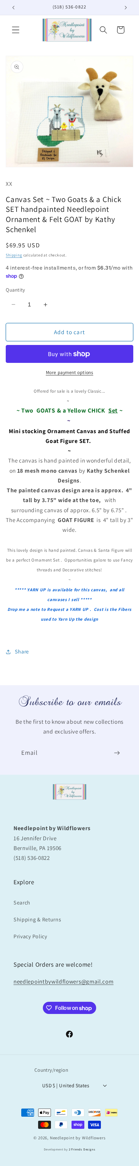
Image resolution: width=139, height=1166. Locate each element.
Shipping (14, 254)
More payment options (69, 372)
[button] (15, 30)
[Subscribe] (117, 753)
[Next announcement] (125, 7)
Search (21, 902)
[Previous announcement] (13, 7)
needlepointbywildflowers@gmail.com (63, 981)
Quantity (15, 290)
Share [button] (22, 651)
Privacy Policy (30, 936)
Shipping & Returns (37, 919)
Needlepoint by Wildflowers (78, 1138)
